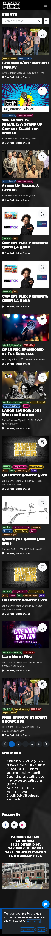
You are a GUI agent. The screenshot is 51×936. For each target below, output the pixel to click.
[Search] (39, 21)
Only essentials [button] (27, 929)
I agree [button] (41, 929)
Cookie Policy (33, 921)
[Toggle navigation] (45, 5)
